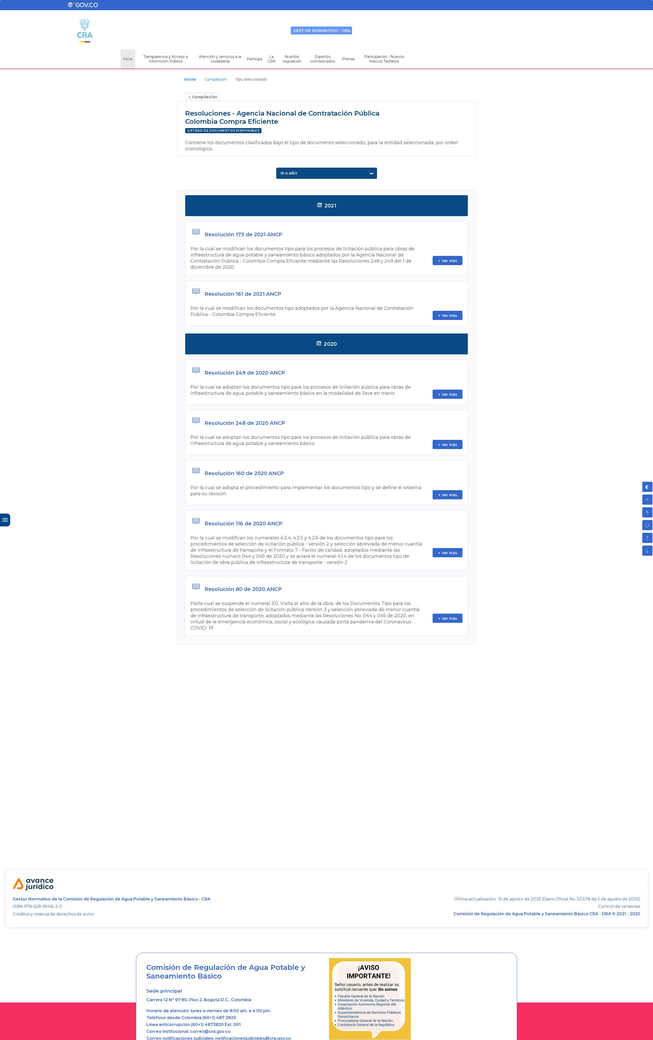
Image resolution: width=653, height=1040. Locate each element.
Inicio (128, 59)
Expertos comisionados (322, 59)
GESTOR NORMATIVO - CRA (321, 30)
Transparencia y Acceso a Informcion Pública (165, 59)
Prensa (348, 59)
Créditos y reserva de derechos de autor (53, 914)
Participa (254, 59)
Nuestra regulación (292, 59)
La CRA (271, 59)
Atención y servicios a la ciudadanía (220, 59)
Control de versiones (619, 906)
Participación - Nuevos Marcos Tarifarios (384, 59)
